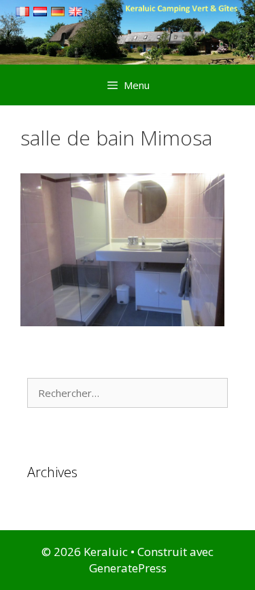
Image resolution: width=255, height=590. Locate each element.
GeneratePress (128, 568)
